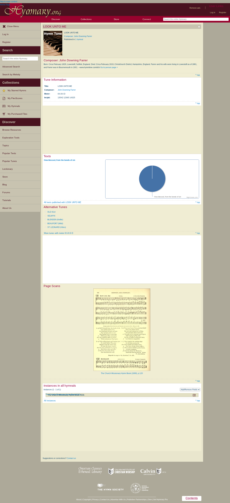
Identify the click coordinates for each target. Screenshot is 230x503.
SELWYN (51, 216)
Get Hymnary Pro (160, 499)
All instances (50, 400)
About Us (6, 208)
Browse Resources (11, 130)
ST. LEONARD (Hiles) (56, 227)
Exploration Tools (10, 138)
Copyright (87, 499)
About (78, 499)
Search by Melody (11, 74)
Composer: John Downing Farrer (78, 36)
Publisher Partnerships (136, 499)
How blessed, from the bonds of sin (59, 160)
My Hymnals (14, 106)
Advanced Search (11, 67)
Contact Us (104, 499)
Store (116, 19)
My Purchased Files (17, 114)
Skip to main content (8, 1)
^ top (197, 75)
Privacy (95, 499)
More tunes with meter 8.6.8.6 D (58, 233)
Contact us (71, 458)
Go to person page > (109, 67)
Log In (5, 34)
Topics (5, 145)
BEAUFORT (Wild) (55, 223)
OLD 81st (51, 212)
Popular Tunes (9, 161)
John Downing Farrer (67, 90)
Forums (6, 192)
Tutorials (6, 200)
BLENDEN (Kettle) (55, 219)
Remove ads (194, 8)
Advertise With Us (118, 499)
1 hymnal (79, 39)
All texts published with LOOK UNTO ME (62, 202)
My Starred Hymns (17, 90)
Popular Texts (9, 153)
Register (222, 12)
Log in (212, 12)
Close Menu (13, 26)
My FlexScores (15, 98)
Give (150, 499)
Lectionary (7, 169)
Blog (4, 184)
